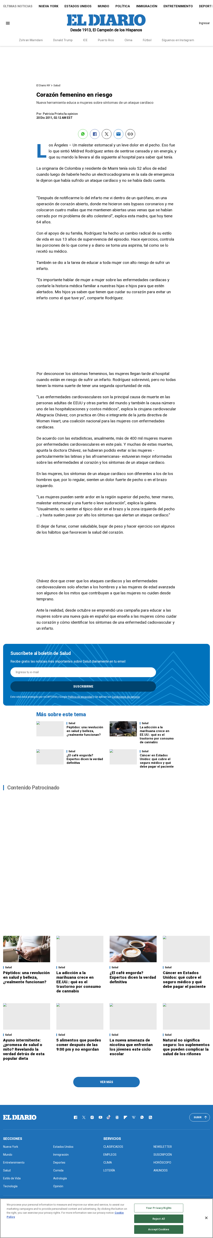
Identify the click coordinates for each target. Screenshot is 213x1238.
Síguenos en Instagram (178, 40)
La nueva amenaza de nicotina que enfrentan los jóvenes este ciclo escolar (131, 1047)
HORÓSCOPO (162, 1162)
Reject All (158, 1218)
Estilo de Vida (12, 1178)
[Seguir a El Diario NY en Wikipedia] (134, 1117)
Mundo (103, 6)
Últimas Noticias (17, 6)
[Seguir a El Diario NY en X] (84, 1117)
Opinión (58, 1186)
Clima (129, 40)
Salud (56, 85)
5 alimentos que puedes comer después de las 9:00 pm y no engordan (78, 1045)
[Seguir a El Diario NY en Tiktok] (109, 1117)
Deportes (59, 1162)
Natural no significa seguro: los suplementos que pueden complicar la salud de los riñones (186, 1047)
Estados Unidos (78, 6)
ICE (85, 40)
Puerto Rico (106, 40)
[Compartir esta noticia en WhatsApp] (83, 134)
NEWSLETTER (163, 1146)
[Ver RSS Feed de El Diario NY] (150, 1117)
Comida (58, 1170)
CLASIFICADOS (113, 1146)
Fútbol (147, 40)
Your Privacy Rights (158, 1208)
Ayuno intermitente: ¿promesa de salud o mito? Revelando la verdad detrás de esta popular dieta (24, 1049)
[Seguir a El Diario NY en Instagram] (92, 1117)
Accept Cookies (158, 1229)
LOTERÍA (109, 1170)
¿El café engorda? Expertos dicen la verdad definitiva (85, 759)
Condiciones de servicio (126, 696)
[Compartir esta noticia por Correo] (118, 134)
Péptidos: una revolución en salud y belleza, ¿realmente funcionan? (85, 731)
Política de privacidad (80, 696)
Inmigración (146, 6)
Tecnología (10, 1186)
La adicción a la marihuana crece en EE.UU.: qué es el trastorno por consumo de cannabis (157, 734)
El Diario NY (43, 85)
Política (122, 6)
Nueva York (48, 6)
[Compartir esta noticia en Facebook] (95, 134)
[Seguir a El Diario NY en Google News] (117, 1117)
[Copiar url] (130, 134)
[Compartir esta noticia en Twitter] (106, 134)
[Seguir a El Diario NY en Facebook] (75, 1117)
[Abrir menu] (7, 23)
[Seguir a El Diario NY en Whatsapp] (142, 1117)
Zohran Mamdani (31, 40)
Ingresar (204, 23)
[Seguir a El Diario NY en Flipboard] (125, 1117)
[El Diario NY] (106, 23)
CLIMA (107, 1162)
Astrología (60, 1178)
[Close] (206, 1217)
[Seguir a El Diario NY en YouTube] (100, 1117)
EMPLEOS (109, 1154)
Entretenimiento (178, 6)
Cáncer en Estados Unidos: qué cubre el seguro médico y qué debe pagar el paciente (157, 760)
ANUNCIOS (161, 1170)
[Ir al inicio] (19, 1117)
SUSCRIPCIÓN (163, 1154)
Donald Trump (63, 40)
